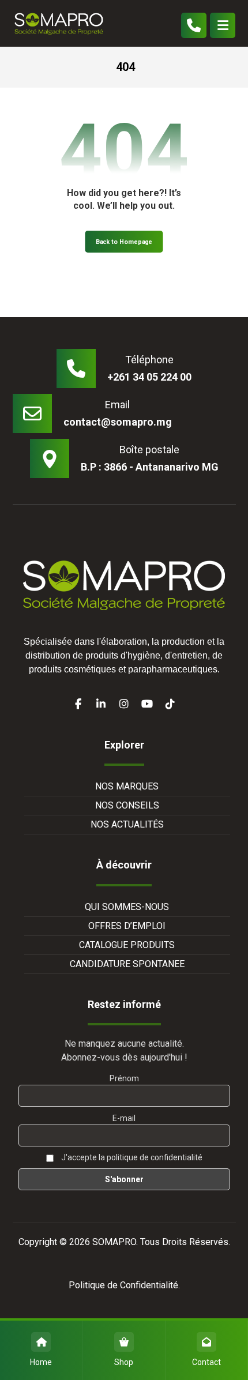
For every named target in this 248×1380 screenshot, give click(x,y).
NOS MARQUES (127, 786)
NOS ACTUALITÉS (127, 824)
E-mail (124, 1118)
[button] (222, 25)
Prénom (124, 1078)
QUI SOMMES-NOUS (127, 906)
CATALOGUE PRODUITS (127, 944)
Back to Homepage (124, 242)
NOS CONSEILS (127, 805)
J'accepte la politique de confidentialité (130, 1157)
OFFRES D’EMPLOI (127, 925)
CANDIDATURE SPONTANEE (127, 963)
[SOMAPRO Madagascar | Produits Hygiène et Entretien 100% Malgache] (59, 23)
